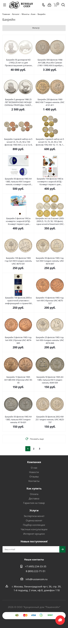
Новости (34, 472)
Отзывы (34, 476)
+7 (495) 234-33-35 (35, 566)
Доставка (34, 498)
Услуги (34, 510)
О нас (34, 467)
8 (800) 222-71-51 (36, 571)
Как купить (34, 488)
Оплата (34, 494)
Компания (34, 462)
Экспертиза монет (34, 516)
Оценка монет (34, 520)
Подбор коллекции (34, 524)
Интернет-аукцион (34, 533)
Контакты (34, 480)
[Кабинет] (49, 4)
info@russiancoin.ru (36, 579)
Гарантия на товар (34, 502)
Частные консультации (34, 529)
